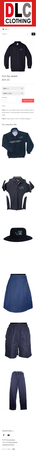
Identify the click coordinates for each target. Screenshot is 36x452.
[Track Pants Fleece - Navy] (18, 395)
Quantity (4, 97)
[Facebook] (3, 435)
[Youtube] (8, 435)
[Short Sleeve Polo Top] (18, 200)
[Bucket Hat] (18, 249)
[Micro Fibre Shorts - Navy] (18, 347)
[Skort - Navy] (18, 298)
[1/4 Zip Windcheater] (18, 152)
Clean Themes (13, 442)
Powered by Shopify (8, 445)
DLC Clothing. (11, 440)
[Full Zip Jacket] (18, 56)
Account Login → (8, 430)
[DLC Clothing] (18, 3)
